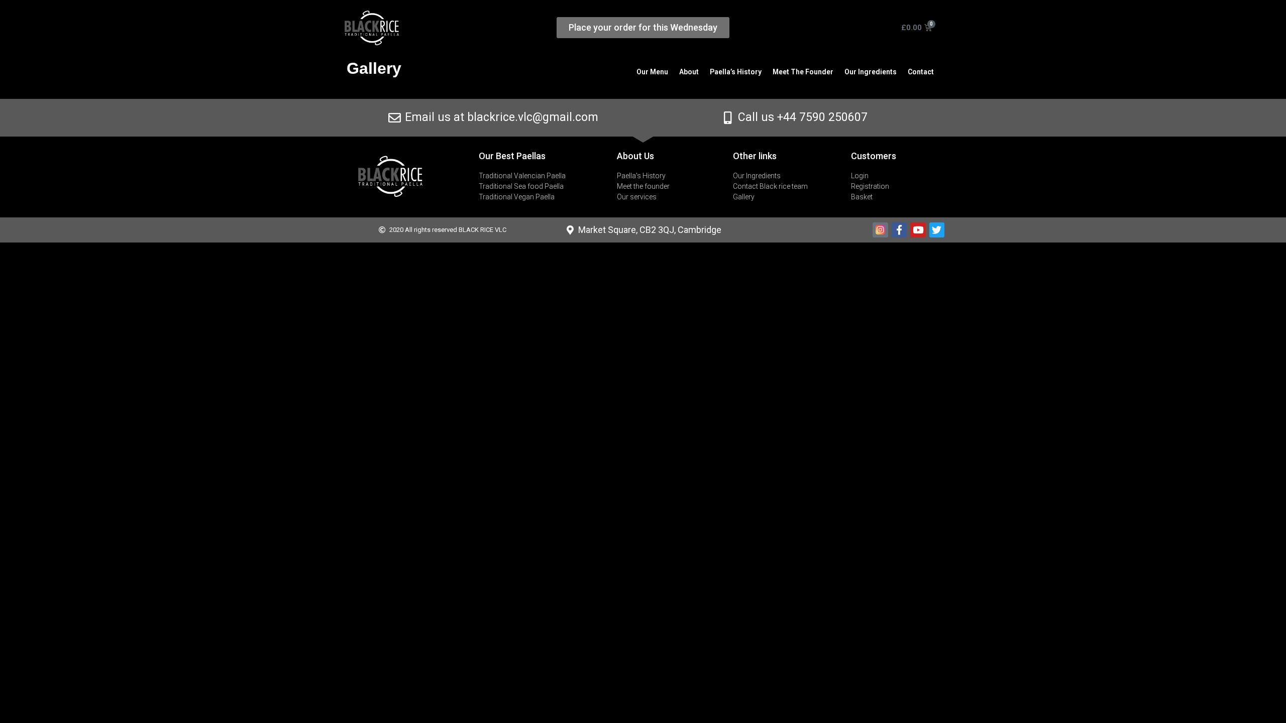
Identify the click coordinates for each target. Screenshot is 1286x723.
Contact (921, 72)
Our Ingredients (870, 72)
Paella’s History (736, 72)
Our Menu (652, 72)
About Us (635, 156)
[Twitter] (936, 229)
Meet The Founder (803, 72)
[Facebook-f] (899, 229)
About (689, 72)
